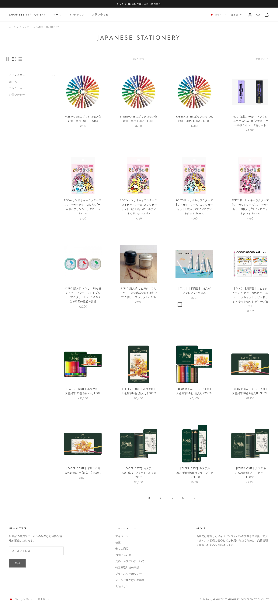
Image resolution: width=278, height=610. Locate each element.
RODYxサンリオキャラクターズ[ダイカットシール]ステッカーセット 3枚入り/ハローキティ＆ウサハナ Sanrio (138, 206)
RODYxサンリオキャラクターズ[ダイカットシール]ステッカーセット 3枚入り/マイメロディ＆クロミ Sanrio (194, 206)
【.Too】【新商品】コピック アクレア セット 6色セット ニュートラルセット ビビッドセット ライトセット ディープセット (250, 297)
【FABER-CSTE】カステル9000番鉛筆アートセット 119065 (250, 472)
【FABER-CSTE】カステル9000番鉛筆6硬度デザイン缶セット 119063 (194, 472)
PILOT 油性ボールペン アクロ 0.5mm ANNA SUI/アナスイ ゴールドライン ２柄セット (250, 121)
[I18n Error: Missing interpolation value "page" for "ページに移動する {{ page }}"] (194, 498)
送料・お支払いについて (129, 561)
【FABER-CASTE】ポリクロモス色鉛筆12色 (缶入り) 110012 (138, 391)
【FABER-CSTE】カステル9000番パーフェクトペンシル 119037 (139, 472)
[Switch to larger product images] (7, 59)
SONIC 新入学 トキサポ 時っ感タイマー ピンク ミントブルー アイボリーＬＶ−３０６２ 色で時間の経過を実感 (82, 295)
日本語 (234, 14)
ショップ (24, 27)
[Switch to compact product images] (20, 59)
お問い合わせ (100, 14)
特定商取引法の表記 (127, 567)
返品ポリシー (123, 586)
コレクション (77, 14)
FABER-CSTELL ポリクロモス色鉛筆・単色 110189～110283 (194, 119)
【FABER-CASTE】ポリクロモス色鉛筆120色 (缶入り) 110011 (82, 391)
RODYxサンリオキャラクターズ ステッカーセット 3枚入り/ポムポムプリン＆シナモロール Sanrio (82, 206)
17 (183, 497)
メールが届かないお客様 (129, 580)
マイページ (122, 536)
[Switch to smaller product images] (14, 59)
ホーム (57, 14)
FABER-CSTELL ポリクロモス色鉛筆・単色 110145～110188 (138, 119)
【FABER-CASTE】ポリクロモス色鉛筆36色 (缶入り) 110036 (250, 391)
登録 (17, 563)
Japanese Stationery (46, 27)
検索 (118, 542)
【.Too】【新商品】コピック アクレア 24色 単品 (194, 291)
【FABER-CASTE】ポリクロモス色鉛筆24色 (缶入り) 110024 (194, 391)
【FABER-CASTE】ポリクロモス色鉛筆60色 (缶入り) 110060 (82, 470)
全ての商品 (122, 548)
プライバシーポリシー (128, 574)
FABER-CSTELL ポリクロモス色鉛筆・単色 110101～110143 (82, 119)
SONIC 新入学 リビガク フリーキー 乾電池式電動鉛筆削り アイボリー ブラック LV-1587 (138, 293)
